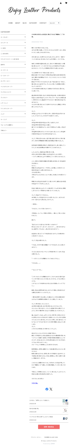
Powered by (47, 443)
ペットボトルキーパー (7, 86)
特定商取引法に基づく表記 (51, 437)
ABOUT (17, 23)
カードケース (4, 70)
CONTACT (43, 23)
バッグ (2, 114)
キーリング (4, 119)
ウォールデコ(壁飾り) (7, 125)
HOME (10, 23)
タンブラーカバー (5, 81)
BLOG (25, 23)
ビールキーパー (5, 75)
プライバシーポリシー (36, 437)
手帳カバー (4, 130)
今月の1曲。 (35, 383)
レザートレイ (4, 103)
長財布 (3, 64)
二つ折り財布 (4, 53)
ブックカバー (4, 97)
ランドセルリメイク (6, 92)
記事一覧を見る (49, 427)
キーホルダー (4, 37)
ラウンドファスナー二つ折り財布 (10, 59)
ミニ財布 (3, 48)
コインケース (4, 42)
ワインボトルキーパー (7, 108)
